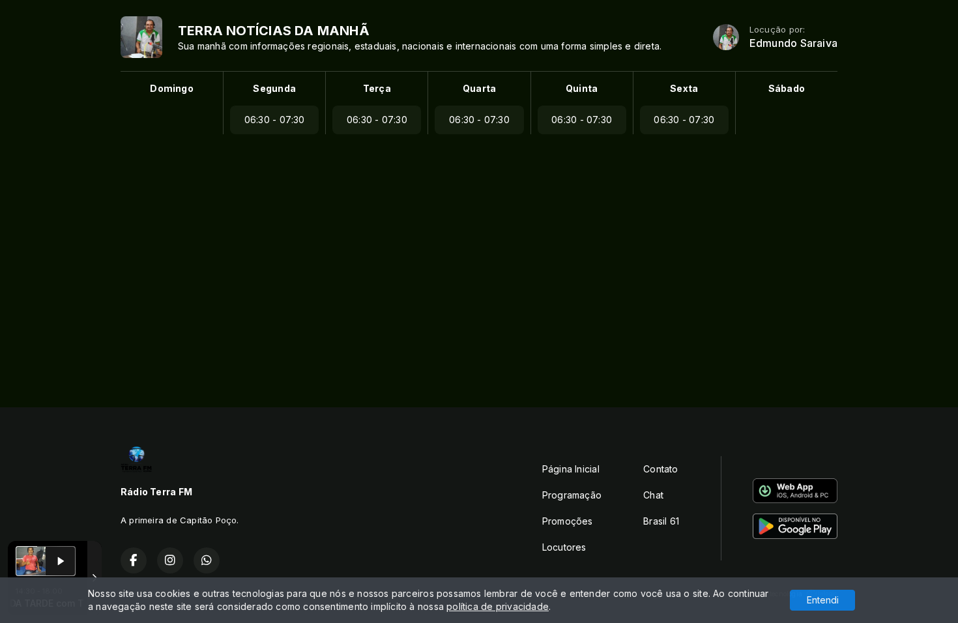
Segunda (274, 88)
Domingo (171, 88)
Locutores (564, 547)
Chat (653, 494)
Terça (377, 88)
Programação (572, 494)
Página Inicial (571, 468)
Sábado (786, 88)
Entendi (823, 599)
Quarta (479, 88)
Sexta (684, 88)
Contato (660, 468)
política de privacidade (497, 606)
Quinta (582, 88)
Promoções (567, 521)
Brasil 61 (661, 521)
